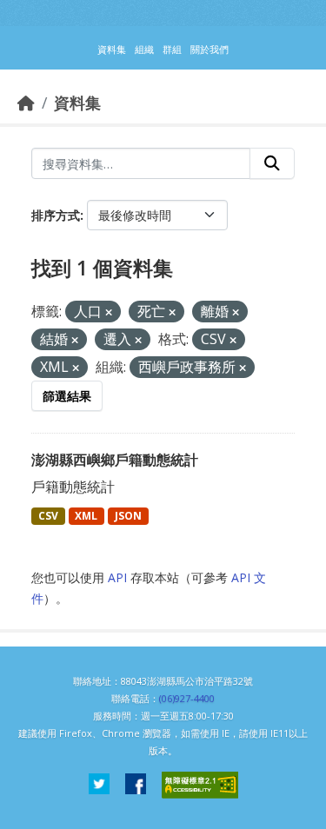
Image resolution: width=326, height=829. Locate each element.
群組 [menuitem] (172, 49)
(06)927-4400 (187, 698)
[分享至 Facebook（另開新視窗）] (135, 785)
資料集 (77, 102)
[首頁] (26, 102)
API (117, 577)
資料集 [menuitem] (111, 49)
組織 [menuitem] (144, 49)
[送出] (272, 163)
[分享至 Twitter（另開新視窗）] (99, 785)
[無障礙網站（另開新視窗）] (200, 785)
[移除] (108, 312)
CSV (48, 515)
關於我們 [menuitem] (209, 49)
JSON (128, 515)
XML (86, 515)
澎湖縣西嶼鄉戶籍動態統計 (114, 459)
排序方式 (55, 215)
